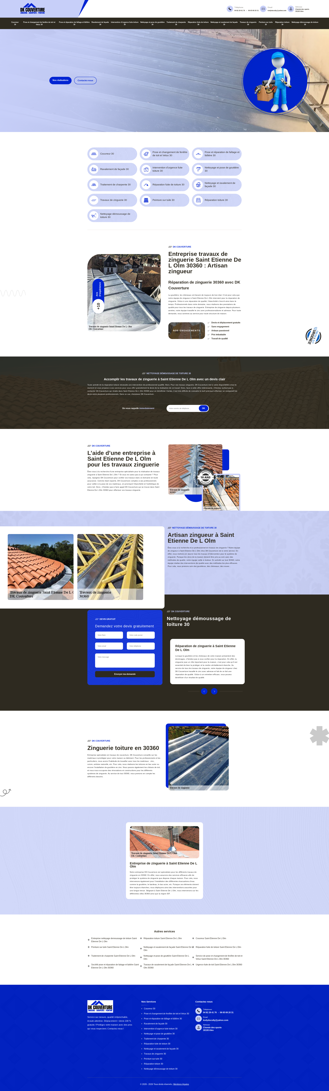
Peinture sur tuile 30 (153, 1059)
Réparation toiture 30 (153, 1064)
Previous (204, 691)
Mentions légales (181, 1084)
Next (214, 691)
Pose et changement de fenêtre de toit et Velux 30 (166, 1014)
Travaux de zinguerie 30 (155, 1054)
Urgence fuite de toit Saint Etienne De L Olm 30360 (219, 965)
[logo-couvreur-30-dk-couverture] (32, 13)
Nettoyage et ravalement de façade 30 (161, 1049)
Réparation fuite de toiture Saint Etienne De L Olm (218, 947)
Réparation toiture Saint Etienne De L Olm (163, 938)
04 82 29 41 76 (239, 10)
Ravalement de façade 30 (155, 1024)
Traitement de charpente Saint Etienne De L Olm (113, 956)
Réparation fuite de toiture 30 (157, 1044)
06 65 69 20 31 (253, 10)
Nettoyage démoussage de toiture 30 (160, 1069)
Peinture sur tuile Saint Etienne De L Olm (110, 947)
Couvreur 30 (149, 1009)
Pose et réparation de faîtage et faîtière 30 (163, 1019)
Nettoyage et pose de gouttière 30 (159, 1034)
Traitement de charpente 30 (156, 1039)
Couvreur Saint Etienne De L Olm (211, 938)
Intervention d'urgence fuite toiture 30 (160, 1029)
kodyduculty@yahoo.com (277, 10)
